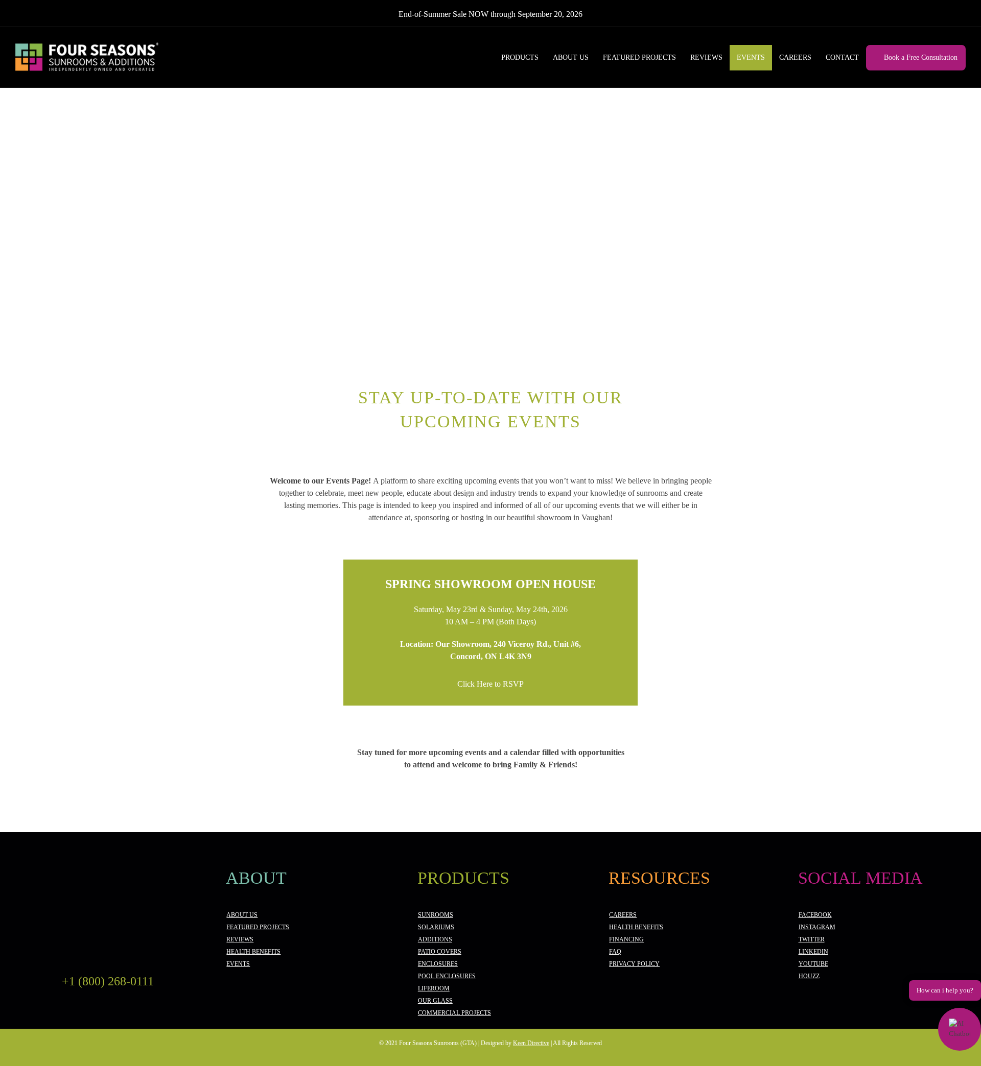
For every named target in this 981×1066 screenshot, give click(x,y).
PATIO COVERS (439, 951)
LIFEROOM (434, 988)
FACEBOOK (815, 914)
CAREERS (623, 914)
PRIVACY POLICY (634, 963)
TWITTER (812, 939)
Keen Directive (531, 1043)
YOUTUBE (813, 963)
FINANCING (626, 939)
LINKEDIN (813, 951)
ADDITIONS (435, 939)
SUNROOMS (435, 914)
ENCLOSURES (438, 963)
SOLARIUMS (436, 927)
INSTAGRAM (817, 927)
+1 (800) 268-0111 (108, 981)
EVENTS (238, 963)
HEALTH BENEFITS (253, 951)
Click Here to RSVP (490, 684)
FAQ (615, 951)
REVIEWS (239, 939)
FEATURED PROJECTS (257, 927)
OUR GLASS (435, 1000)
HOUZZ (809, 976)
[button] (959, 1029)
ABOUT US (242, 914)
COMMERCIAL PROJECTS (454, 1012)
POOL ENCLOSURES (447, 976)
